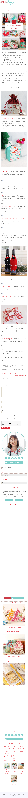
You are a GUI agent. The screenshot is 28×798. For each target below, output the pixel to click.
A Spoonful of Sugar (7, 6)
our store (18, 359)
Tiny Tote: (4, 185)
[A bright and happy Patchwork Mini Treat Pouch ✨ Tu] (14, 558)
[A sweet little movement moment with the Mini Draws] (14, 514)
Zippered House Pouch (7, 195)
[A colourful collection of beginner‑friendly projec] (14, 544)
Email (3, 405)
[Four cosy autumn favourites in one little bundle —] (14, 529)
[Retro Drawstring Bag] (14, 644)
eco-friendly (15, 369)
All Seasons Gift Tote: (7, 232)
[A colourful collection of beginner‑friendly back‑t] (14, 588)
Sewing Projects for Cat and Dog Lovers (21, 749)
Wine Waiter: (4, 278)
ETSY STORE (19, 500)
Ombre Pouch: (5, 348)
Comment (4, 385)
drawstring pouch (6, 369)
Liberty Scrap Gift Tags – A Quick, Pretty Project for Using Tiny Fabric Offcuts (14, 753)
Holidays (21, 369)
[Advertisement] (14, 705)
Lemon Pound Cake (14, 686)
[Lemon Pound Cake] (14, 674)
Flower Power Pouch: (6, 296)
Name (3, 399)
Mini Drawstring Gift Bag (7, 118)
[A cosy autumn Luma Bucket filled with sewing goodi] (14, 573)
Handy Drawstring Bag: (7, 286)
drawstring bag (21, 368)
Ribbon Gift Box (5, 171)
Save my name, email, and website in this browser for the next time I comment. (13, 418)
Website (3, 410)
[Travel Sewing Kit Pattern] (14, 615)
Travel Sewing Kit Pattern (14, 627)
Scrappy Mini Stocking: (7, 338)
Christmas (11, 365)
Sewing (16, 365)
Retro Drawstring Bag (6, 206)
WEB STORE (9, 500)
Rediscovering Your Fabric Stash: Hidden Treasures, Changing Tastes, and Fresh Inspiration (7, 753)
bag (10, 368)
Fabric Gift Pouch (5, 326)
